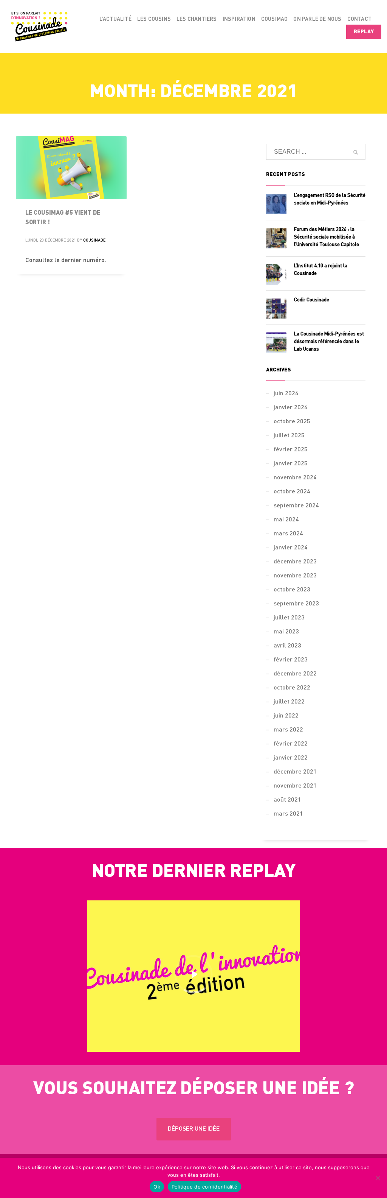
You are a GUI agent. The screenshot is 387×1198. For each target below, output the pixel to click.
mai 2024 (286, 520)
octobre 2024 (292, 492)
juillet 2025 (289, 436)
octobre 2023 (292, 590)
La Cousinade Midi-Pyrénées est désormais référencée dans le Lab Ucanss (329, 342)
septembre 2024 (296, 506)
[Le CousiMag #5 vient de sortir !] (71, 168)
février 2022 (291, 744)
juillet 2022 (289, 702)
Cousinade (94, 241)
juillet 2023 (289, 618)
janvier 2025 (291, 464)
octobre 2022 (292, 688)
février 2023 (291, 660)
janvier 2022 (291, 758)
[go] (355, 152)
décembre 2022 (295, 674)
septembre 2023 (296, 604)
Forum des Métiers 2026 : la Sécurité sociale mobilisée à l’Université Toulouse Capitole (326, 237)
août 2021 (287, 800)
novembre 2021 (295, 786)
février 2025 (291, 450)
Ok (156, 1187)
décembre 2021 (295, 772)
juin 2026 (286, 394)
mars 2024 (288, 534)
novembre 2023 (295, 576)
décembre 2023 (295, 562)
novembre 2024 (295, 478)
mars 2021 (288, 814)
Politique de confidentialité (204, 1187)
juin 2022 (286, 716)
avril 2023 (287, 646)
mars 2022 (288, 730)
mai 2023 (286, 632)
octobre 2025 (292, 422)
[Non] (377, 1178)
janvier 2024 (291, 548)
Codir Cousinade (311, 300)
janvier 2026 (291, 408)
